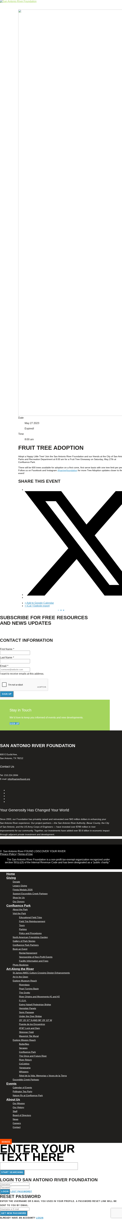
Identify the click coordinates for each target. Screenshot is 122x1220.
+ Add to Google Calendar (39, 603)
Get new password (13, 1213)
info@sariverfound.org (19, 779)
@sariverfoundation (67, 470)
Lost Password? (21, 1191)
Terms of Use (25, 854)
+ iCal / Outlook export (37, 605)
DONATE (6, 1142)
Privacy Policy (8, 854)
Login (5, 1191)
